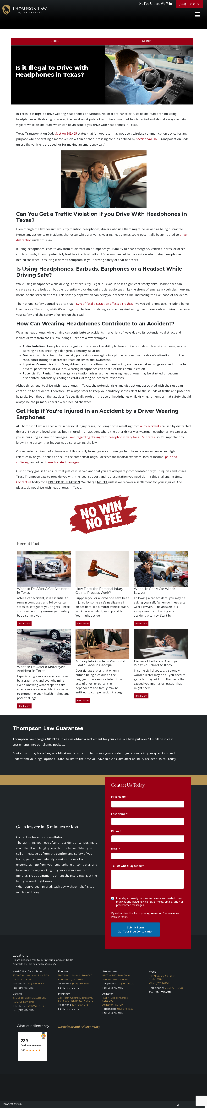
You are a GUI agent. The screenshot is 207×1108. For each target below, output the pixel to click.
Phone (116, 831)
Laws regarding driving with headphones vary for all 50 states (112, 437)
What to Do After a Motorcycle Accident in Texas (41, 669)
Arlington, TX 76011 (113, 1004)
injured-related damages (62, 462)
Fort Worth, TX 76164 (70, 979)
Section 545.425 (66, 133)
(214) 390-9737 (81, 1004)
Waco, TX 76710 (159, 983)
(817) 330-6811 (80, 983)
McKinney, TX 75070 (81, 1000)
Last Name (119, 814)
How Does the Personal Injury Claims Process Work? (99, 591)
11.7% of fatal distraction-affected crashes (103, 304)
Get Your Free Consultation (135, 931)
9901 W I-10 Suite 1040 (116, 975)
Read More (24, 623)
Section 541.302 (147, 139)
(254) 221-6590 (173, 987)
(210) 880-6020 (125, 983)
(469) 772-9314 (35, 1006)
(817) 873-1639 (125, 1008)
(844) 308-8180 (189, 4)
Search (147, 40)
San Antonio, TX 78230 (115, 979)
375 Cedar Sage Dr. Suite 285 (29, 997)
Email (115, 848)
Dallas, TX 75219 (22, 979)
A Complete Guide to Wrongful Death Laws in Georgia (100, 663)
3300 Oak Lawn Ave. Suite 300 (31, 975)
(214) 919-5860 (35, 983)
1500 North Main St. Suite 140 (75, 975)
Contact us (23, 482)
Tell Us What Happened (127, 865)
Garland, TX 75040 (23, 1002)
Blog (54, 40)
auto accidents (150, 426)
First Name (119, 796)
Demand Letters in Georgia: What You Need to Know (156, 663)
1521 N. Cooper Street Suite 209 (115, 999)
